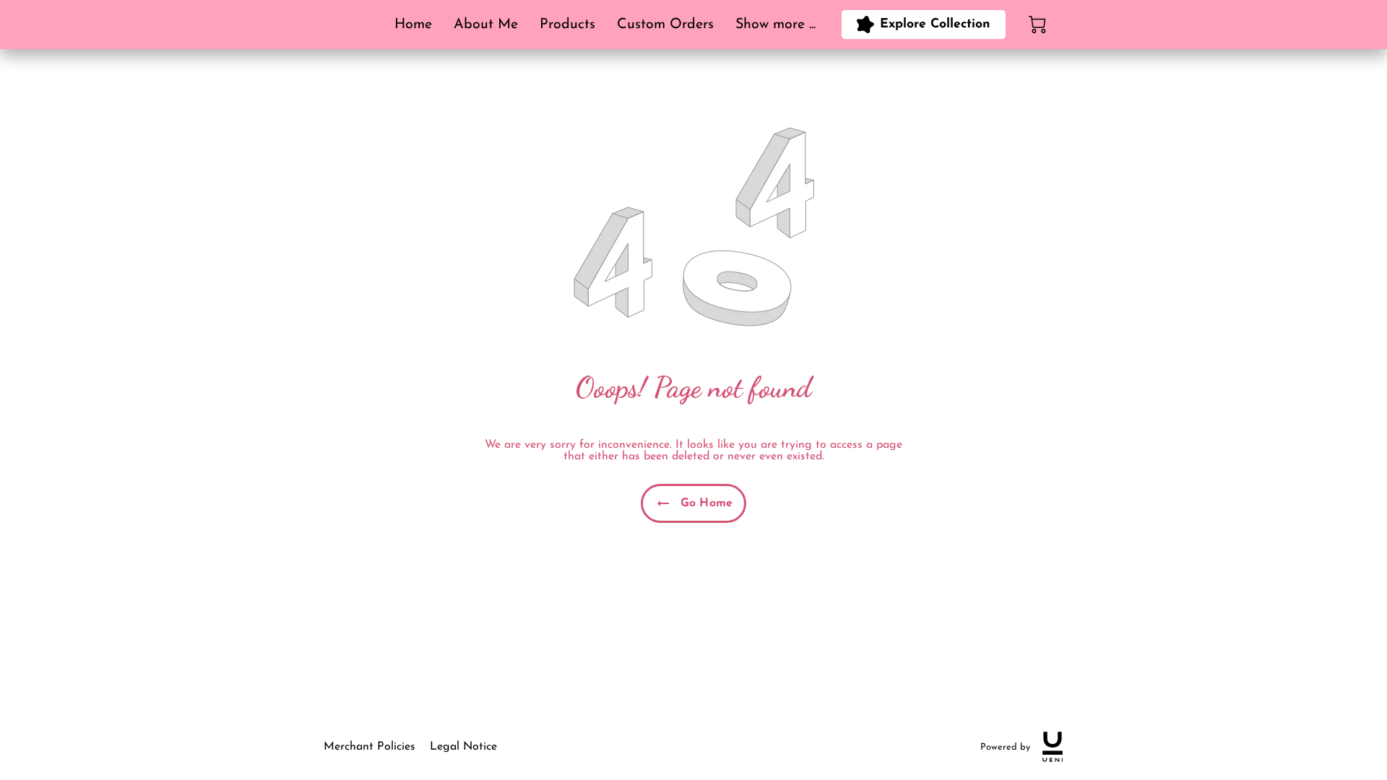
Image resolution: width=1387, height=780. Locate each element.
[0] (1037, 24)
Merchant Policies (369, 747)
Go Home (706, 503)
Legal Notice (463, 747)
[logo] (1052, 746)
